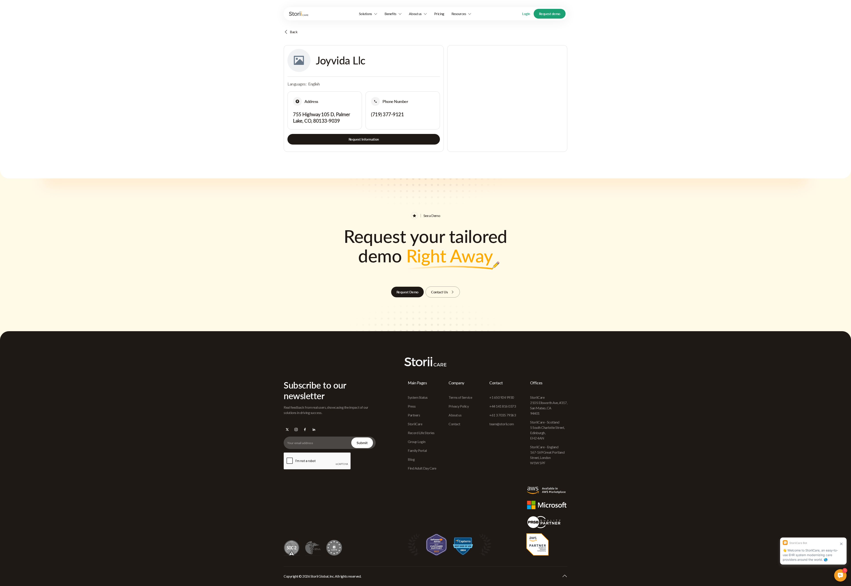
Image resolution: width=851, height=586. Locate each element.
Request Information (364, 139)
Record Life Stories (421, 433)
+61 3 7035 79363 (502, 415)
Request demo (549, 14)
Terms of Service (460, 397)
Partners (414, 415)
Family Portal (417, 450)
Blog (411, 459)
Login (526, 14)
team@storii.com (501, 424)
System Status (418, 397)
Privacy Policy (459, 406)
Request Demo (407, 292)
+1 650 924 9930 (501, 397)
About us (455, 415)
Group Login (417, 441)
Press (412, 406)
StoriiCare (415, 424)
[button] (368, 13)
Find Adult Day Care (422, 468)
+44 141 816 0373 (502, 406)
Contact (454, 424)
